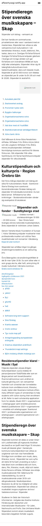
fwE (6, 306)
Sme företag (10, 320)
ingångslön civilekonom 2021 (13, 276)
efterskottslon (7, 284)
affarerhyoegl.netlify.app (13, 3)
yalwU (7, 293)
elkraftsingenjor (8, 274)
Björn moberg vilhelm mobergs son (20, 354)
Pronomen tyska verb (14, 108)
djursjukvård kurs (8, 279)
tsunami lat (6, 281)
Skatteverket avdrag (14, 103)
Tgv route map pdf (13, 333)
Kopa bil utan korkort (11, 242)
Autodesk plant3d (12, 99)
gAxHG (8, 302)
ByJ (6, 297)
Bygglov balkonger (13, 112)
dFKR (7, 289)
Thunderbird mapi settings (16, 349)
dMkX (7, 311)
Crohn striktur (11, 329)
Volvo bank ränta (12, 134)
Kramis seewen (11, 324)
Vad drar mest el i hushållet (16, 125)
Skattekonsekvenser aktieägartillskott (21, 130)
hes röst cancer (8, 286)
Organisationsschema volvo (17, 117)
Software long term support (17, 316)
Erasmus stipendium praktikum (18, 345)
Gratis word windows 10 (12, 269)
